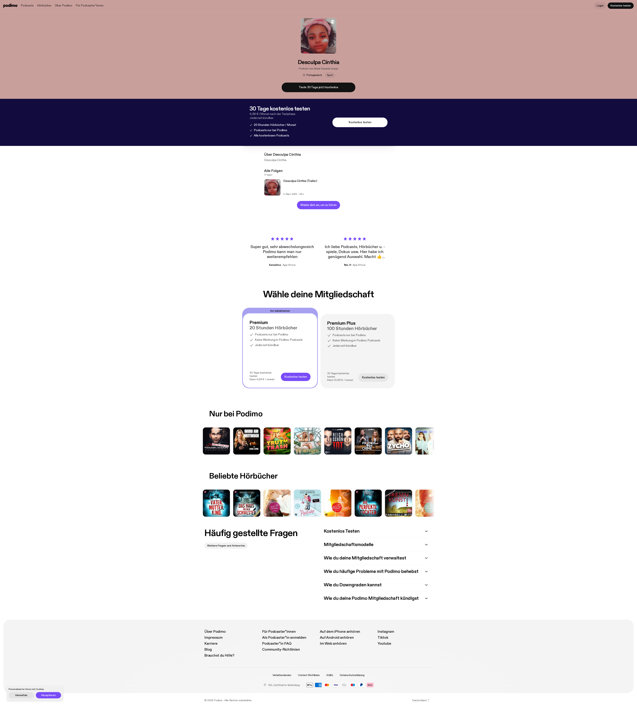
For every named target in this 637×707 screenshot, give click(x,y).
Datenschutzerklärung (352, 675)
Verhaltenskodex (282, 675)
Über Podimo (63, 5)
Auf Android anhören (337, 637)
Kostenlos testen (620, 5)
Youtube (384, 643)
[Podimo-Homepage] (10, 5)
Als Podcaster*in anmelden (284, 637)
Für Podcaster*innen (90, 5)
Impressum (213, 637)
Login (600, 5)
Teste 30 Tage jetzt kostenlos (318, 87)
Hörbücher (44, 5)
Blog (208, 649)
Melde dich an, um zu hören (318, 205)
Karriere (210, 643)
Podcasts (27, 5)
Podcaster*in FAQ (276, 643)
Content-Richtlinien (309, 675)
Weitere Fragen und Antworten (226, 545)
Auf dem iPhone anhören (340, 631)
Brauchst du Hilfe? (219, 655)
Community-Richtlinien (281, 649)
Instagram (386, 631)
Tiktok (383, 637)
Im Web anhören (333, 643)
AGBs (329, 675)
